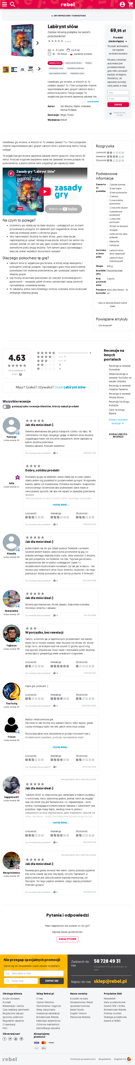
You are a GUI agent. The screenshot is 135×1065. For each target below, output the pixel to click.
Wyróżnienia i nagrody (48, 1005)
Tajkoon (12, 645)
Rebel (63, 119)
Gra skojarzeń (105, 325)
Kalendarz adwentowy (48, 1020)
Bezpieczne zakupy (13, 1013)
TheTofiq (11, 703)
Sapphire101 (11, 797)
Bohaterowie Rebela (47, 1016)
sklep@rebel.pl (110, 981)
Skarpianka (11, 611)
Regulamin (105, 1059)
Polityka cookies (112, 1013)
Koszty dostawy (11, 998)
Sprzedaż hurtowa (80, 1005)
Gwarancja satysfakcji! (48, 1013)
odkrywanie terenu (73, 63)
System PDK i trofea (114, 1005)
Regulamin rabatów (13, 1020)
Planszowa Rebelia (80, 1016)
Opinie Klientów (45, 1002)
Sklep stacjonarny (45, 1009)
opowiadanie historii (57, 73)
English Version (78, 1013)
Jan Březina (66, 106)
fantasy (89, 63)
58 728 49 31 (107, 961)
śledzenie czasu (77, 73)
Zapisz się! (51, 981)
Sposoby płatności (13, 1016)
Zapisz (118, 104)
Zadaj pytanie (67, 939)
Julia (11, 483)
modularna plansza (75, 68)
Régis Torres (67, 114)
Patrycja (11, 437)
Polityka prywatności (82, 1059)
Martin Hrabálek (82, 106)
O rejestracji (9, 1024)
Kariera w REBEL (112, 1020)
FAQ (5, 1028)
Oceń (70, 387)
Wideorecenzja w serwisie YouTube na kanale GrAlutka (120, 377)
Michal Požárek (68, 110)
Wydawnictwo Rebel (81, 1002)
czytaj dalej (93, 101)
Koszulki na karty (79, 998)
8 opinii (68, 41)
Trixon (11, 737)
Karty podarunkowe (115, 1002)
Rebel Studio (77, 1009)
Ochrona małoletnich (47, 1024)
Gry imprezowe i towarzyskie (69, 15)
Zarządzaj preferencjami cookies (129, 1058)
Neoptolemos (11, 872)
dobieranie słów (56, 68)
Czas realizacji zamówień (16, 1009)
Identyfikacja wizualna (48, 1028)
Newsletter (109, 998)
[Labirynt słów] (22, 40)
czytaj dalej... (61, 504)
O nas (39, 998)
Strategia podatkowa (115, 1016)
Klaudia (11, 553)
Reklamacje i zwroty (13, 1005)
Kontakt (7, 1002)
